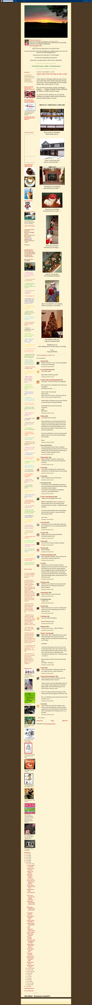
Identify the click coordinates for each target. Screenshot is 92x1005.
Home (52, 720)
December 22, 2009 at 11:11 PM (47, 376)
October (29, 969)
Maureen (43, 626)
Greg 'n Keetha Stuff (29, 990)
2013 (27, 855)
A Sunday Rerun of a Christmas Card (31, 925)
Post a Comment (41, 717)
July (28, 974)
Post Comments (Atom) (49, 723)
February (29, 983)
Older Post (65, 720)
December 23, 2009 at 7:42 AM (47, 479)
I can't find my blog (46, 369)
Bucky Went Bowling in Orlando (30, 876)
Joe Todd (43, 522)
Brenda (43, 361)
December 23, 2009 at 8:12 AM (47, 538)
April (28, 979)
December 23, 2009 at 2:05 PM (47, 579)
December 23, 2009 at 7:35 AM (47, 473)
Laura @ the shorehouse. (48, 676)
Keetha (43, 548)
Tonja (42, 476)
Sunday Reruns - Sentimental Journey (31, 946)
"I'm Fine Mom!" (30, 878)
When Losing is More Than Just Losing (31, 886)
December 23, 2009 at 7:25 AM (47, 464)
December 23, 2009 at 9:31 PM (47, 630)
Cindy (43, 541)
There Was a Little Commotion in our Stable (31, 941)
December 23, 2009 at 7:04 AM (47, 454)
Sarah (43, 667)
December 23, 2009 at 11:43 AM (47, 560)
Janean (43, 532)
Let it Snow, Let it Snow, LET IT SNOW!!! (31, 882)
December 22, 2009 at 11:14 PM (47, 412)
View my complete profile (35, 45)
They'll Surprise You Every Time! (30, 950)
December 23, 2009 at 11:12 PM (47, 664)
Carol (42, 467)
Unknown (44, 616)
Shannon (43, 582)
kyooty (43, 606)
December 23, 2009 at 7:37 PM (47, 623)
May (28, 978)
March (28, 981)
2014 (27, 854)
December (29, 863)
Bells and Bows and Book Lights (30, 917)
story (30, 239)
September (30, 971)
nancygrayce (44, 592)
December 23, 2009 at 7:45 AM (47, 493)
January (29, 984)
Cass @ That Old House (47, 496)
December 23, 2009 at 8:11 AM (47, 529)
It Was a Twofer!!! (31, 932)
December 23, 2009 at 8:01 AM (47, 519)
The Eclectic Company (38, 6)
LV (42, 563)
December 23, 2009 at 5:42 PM (47, 602)
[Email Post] (53, 355)
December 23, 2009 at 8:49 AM (47, 544)
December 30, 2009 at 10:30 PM (47, 714)
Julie (42, 704)
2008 (27, 986)
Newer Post (40, 720)
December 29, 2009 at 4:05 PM (47, 700)
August (29, 973)
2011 (27, 858)
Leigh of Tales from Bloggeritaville (50, 379)
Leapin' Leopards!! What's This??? (31, 929)
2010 (27, 860)
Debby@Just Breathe (47, 554)
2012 (27, 857)
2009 (27, 862)
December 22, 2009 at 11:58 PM (47, 442)
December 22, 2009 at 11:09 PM (47, 366)
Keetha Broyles (36, 40)
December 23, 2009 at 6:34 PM (47, 613)
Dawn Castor (44, 457)
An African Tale (30, 956)
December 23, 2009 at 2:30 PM (47, 589)
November (29, 968)
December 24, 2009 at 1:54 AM (47, 673)
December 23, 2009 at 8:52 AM (47, 551)
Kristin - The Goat (46, 633)
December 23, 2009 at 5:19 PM (47, 596)
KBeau (43, 416)
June (28, 976)
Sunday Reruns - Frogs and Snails (31, 959)
